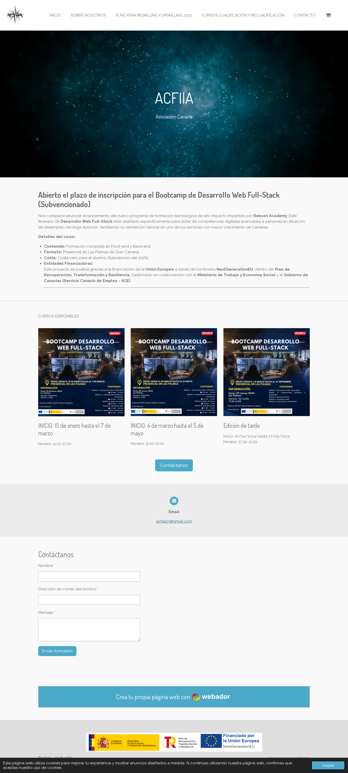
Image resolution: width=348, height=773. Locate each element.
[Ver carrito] (328, 15)
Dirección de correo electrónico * (68, 589)
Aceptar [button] (328, 765)
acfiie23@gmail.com (174, 521)
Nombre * (46, 565)
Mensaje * (46, 612)
